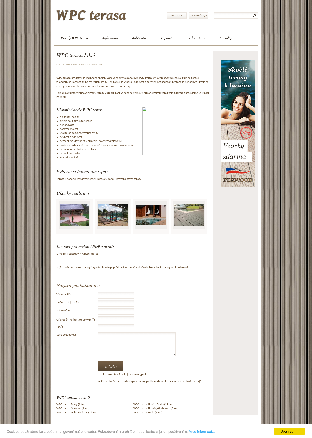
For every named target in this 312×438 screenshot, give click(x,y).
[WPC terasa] (108, 13)
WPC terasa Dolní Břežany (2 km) (76, 412)
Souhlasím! (289, 431)
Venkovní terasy (86, 179)
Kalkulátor (139, 37)
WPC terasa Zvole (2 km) (147, 412)
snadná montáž (69, 157)
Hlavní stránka (63, 64)
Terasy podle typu (199, 15)
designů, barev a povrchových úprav (112, 145)
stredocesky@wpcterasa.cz (81, 254)
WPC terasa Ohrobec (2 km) (72, 408)
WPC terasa (176, 15)
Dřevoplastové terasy (128, 179)
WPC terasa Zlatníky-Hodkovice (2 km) (155, 408)
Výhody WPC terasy (74, 37)
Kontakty (225, 37)
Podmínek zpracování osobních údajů (177, 381)
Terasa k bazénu (66, 179)
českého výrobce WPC (85, 133)
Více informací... (202, 431)
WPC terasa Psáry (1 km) (70, 404)
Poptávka (167, 37)
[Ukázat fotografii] (74, 215)
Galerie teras (196, 37)
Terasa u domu (105, 179)
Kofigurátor (110, 37)
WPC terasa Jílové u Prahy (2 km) (152, 404)
